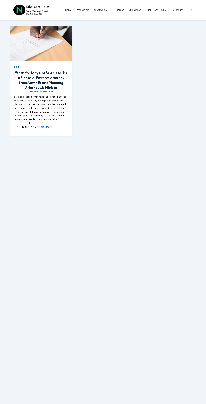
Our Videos (135, 10)
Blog (16, 66)
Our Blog (119, 10)
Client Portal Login (156, 10)
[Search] (191, 10)
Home (68, 10)
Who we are (82, 10)
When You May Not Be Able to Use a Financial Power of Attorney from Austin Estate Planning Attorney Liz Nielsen (41, 80)
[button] (108, 10)
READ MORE (44, 127)
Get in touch (177, 10)
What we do (100, 10)
